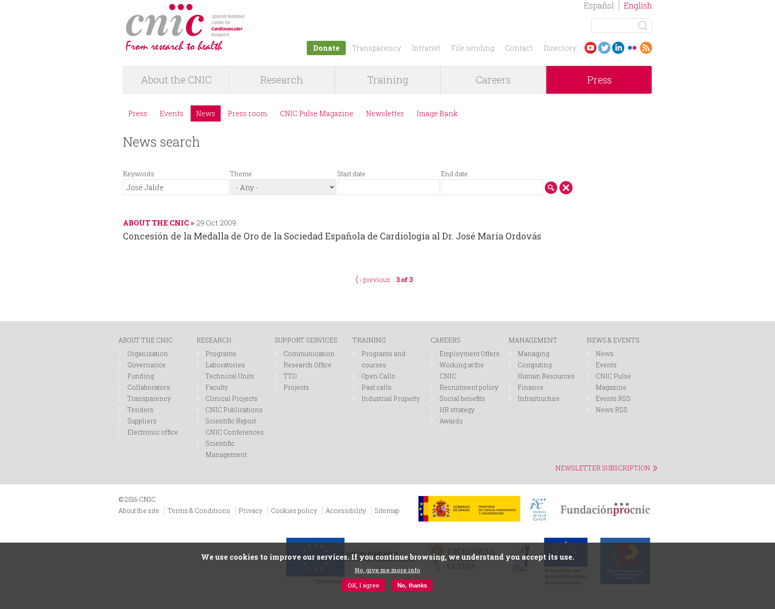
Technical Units (229, 376)
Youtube (590, 48)
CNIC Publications (234, 409)
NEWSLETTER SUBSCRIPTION (602, 468)
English (638, 5)
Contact (519, 47)
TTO (290, 376)
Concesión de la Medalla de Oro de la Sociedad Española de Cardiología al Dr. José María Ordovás (332, 236)
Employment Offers (470, 353)
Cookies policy (294, 510)
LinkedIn (618, 48)
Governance (146, 365)
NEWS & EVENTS (613, 340)
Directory (560, 47)
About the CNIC (176, 79)
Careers (493, 79)
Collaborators (148, 387)
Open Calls (378, 376)
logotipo (251, 8)
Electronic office (152, 432)
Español (599, 5)
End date (454, 174)
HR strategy (457, 409)
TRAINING (369, 340)
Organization (147, 353)
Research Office (307, 365)
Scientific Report (230, 421)
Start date (351, 174)
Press (599, 79)
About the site (138, 510)
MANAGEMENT (533, 340)
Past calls (376, 387)
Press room (247, 113)
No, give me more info (387, 570)
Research (281, 79)
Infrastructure (539, 398)
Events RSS (613, 398)
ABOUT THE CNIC (145, 340)
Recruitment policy (469, 387)
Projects (296, 387)
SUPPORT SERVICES (305, 340)
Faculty (216, 387)
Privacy (250, 510)
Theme (241, 174)
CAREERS (446, 340)
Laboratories (225, 365)
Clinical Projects (231, 398)
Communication (309, 353)
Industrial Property (390, 398)
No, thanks (412, 585)
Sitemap (387, 510)
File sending (472, 47)
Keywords (138, 174)
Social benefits (462, 398)
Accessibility (346, 510)
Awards (451, 421)
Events (171, 113)
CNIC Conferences (234, 432)
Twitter (604, 48)
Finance (531, 387)
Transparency (376, 47)
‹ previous (375, 279)
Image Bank (437, 113)
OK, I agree (363, 585)
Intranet (426, 47)
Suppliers (142, 421)
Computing (535, 365)
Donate (326, 47)
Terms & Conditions (199, 510)
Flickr (632, 48)
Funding (140, 376)
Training (387, 79)
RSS (646, 48)
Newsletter (385, 113)
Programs (220, 353)
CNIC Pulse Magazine (316, 113)
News (205, 113)
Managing (533, 353)
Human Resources (546, 376)
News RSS (611, 409)
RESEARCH (213, 340)
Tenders (140, 409)
